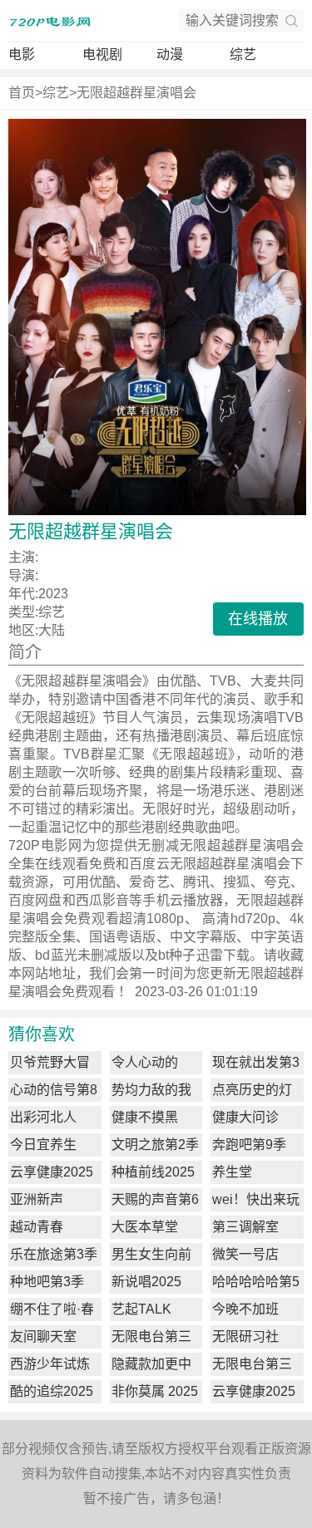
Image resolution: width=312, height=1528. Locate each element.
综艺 (243, 54)
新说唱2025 (146, 1282)
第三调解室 (245, 1227)
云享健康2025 (51, 1172)
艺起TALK (141, 1309)
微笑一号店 (245, 1254)
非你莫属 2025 (154, 1391)
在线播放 (258, 619)
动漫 (169, 54)
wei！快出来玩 (256, 1199)
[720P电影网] (50, 21)
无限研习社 (245, 1336)
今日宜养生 (43, 1144)
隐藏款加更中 (151, 1364)
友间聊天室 (43, 1336)
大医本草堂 (144, 1227)
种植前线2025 (153, 1172)
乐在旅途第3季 (53, 1254)
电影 (21, 54)
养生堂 (232, 1172)
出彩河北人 (43, 1117)
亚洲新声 (36, 1199)
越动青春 (36, 1227)
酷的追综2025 (51, 1391)
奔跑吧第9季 (249, 1144)
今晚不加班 (245, 1309)
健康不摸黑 (144, 1117)
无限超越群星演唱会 (136, 93)
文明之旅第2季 (155, 1144)
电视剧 (102, 54)
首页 (21, 93)
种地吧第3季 (47, 1282)
